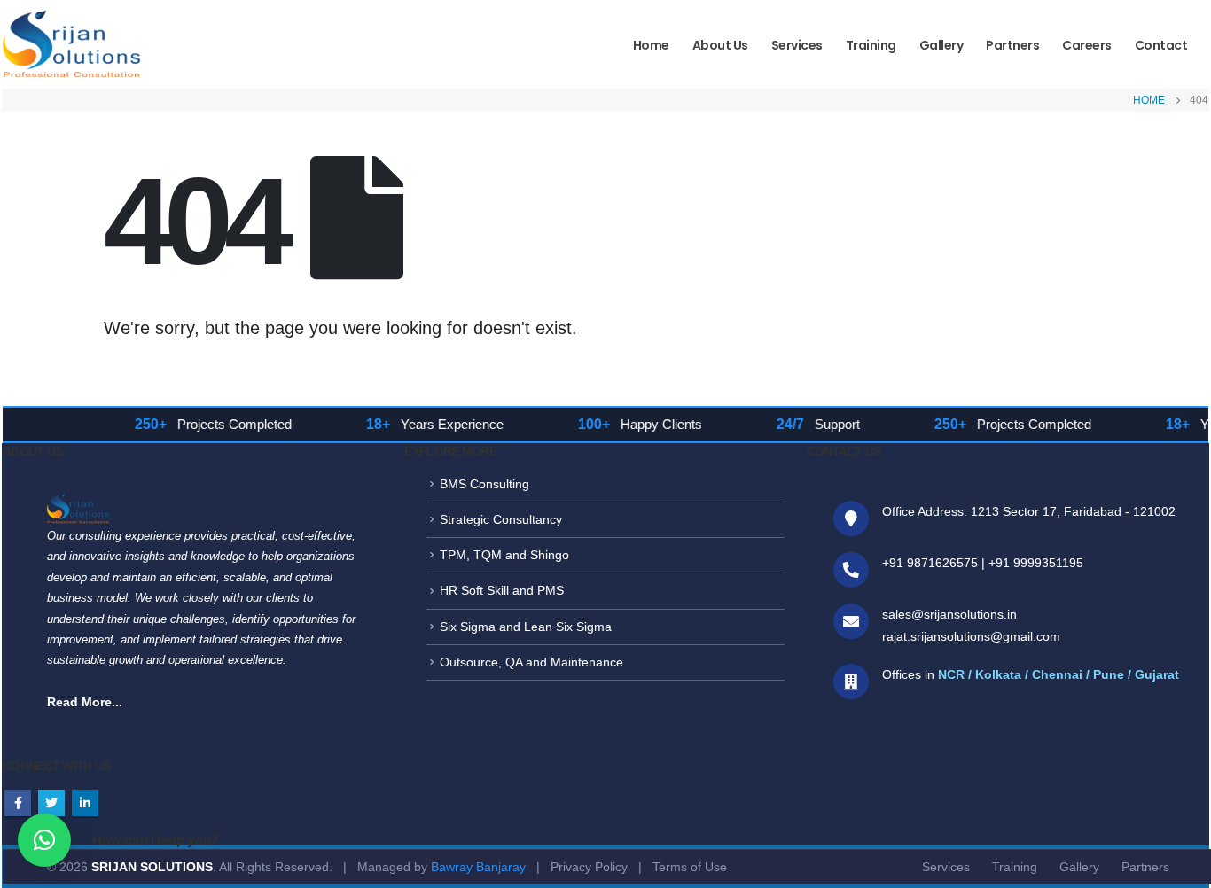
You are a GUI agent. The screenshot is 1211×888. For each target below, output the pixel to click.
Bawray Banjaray (478, 867)
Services (797, 45)
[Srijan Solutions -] (71, 47)
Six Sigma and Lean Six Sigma (526, 626)
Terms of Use (689, 867)
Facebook (17, 803)
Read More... (84, 702)
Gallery (941, 45)
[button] (44, 840)
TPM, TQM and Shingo (504, 555)
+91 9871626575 (930, 563)
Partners (1012, 45)
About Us (720, 45)
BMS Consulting (484, 484)
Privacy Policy (589, 867)
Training (871, 45)
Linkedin (85, 803)
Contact (1161, 45)
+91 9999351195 (1035, 563)
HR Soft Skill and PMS (502, 590)
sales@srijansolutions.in (949, 614)
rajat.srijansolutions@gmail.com (971, 636)
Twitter (51, 803)
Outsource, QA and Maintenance (531, 662)
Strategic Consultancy (501, 519)
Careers (1087, 45)
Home (651, 45)
